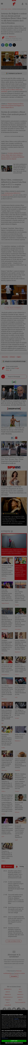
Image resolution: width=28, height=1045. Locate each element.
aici (7, 1024)
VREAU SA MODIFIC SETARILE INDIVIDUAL (14, 1042)
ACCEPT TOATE (14, 1040)
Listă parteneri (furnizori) (5, 1038)
